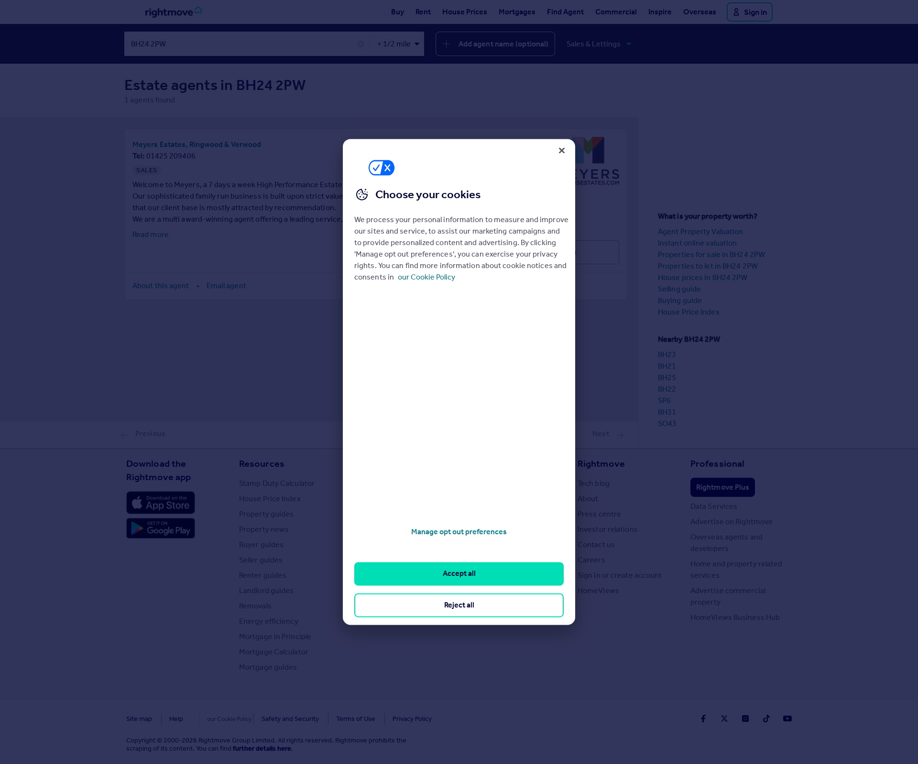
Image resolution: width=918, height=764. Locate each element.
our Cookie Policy (426, 276)
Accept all (459, 573)
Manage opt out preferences (459, 531)
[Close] (561, 150)
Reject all (459, 604)
